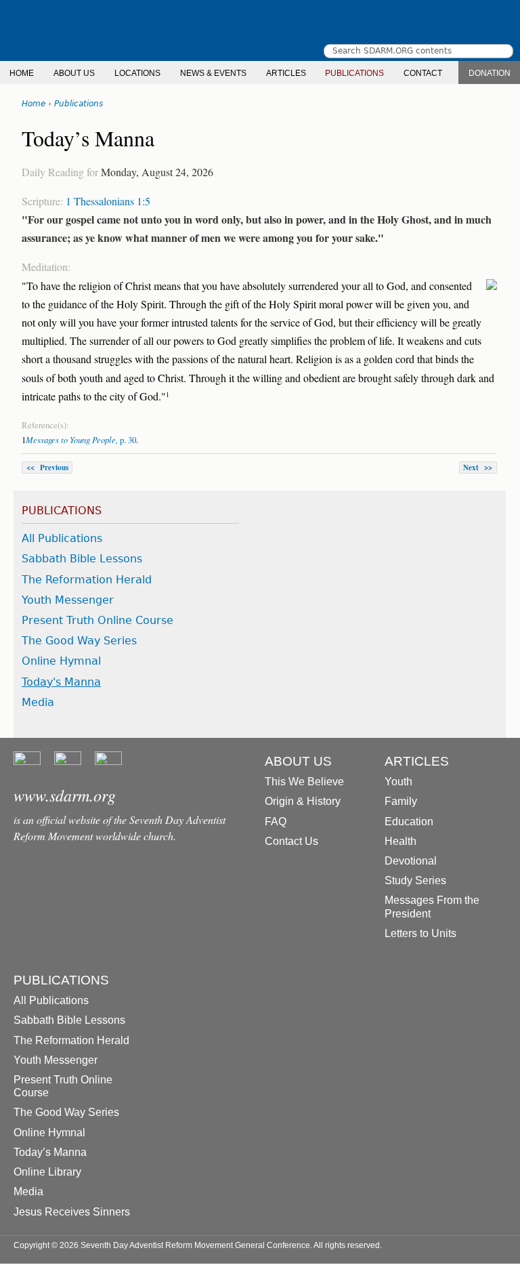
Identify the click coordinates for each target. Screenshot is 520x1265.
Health (400, 841)
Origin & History (303, 801)
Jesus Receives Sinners (72, 1212)
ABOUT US (74, 73)
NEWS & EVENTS (213, 73)
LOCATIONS (137, 73)
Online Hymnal (61, 661)
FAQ (275, 821)
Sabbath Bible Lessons (82, 558)
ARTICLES (286, 73)
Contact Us (291, 841)
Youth (398, 781)
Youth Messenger (68, 600)
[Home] (260, 30)
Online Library (47, 1172)
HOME (21, 73)
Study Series (415, 880)
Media (38, 702)
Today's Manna (61, 682)
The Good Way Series (79, 640)
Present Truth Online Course (97, 620)
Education (409, 821)
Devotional (411, 861)
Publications (78, 103)
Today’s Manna (50, 1152)
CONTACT (423, 73)
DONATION (490, 73)
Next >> (477, 467)
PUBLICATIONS (354, 73)
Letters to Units (420, 933)
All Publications (62, 538)
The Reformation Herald (87, 579)
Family (401, 801)
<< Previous (47, 467)
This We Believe (304, 781)
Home (33, 103)
